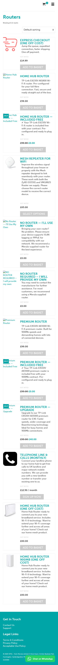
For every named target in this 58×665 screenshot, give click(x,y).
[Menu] (53, 4)
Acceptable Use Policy (14, 646)
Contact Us (8, 625)
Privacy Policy (10, 643)
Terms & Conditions (13, 640)
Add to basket (33, 67)
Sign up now (32, 496)
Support (7, 628)
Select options (34, 214)
